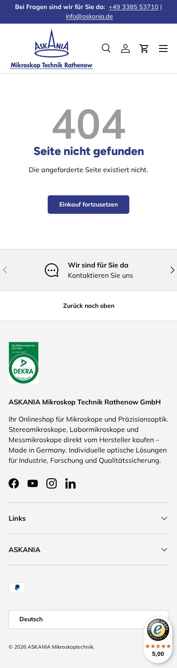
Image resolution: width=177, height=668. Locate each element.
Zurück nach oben (88, 306)
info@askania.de (89, 16)
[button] (144, 48)
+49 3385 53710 (134, 7)
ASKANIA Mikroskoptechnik (60, 647)
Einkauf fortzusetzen (88, 204)
